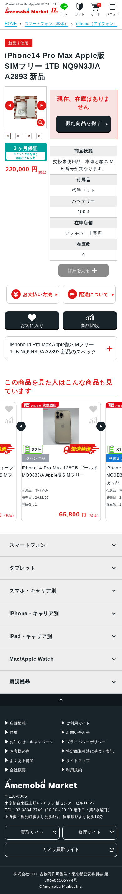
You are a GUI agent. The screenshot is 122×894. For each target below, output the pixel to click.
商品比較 (90, 325)
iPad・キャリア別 (30, 636)
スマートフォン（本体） (47, 24)
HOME (11, 24)
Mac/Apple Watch (31, 659)
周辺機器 (19, 681)
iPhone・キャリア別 (34, 613)
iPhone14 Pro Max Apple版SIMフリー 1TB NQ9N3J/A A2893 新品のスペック (53, 348)
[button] (21, 426)
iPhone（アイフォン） (96, 24)
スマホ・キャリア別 (32, 590)
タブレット (22, 567)
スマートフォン (27, 545)
